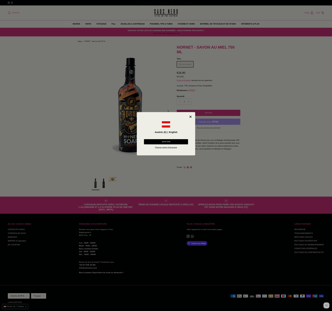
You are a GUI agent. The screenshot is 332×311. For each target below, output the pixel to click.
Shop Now (166, 142)
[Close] (190, 117)
